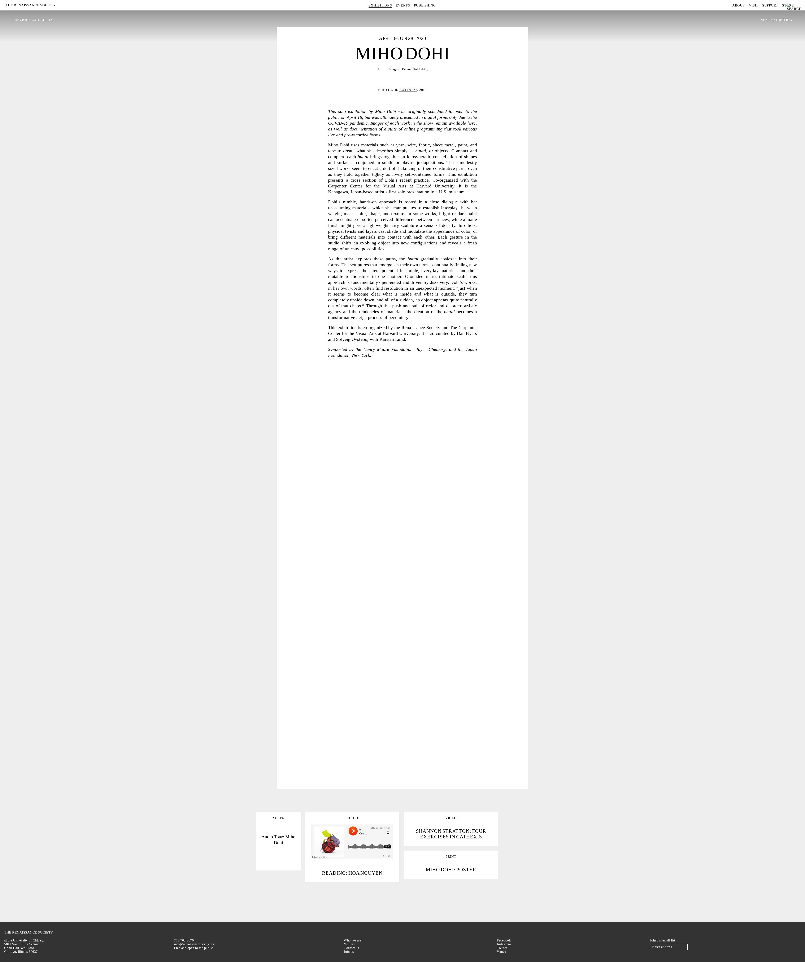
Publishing (425, 5)
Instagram (504, 944)
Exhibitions (380, 5)
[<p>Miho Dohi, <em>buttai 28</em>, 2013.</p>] (402, 758)
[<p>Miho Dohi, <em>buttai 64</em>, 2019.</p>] (375, 715)
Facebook (504, 940)
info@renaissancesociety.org (194, 944)
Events (403, 5)
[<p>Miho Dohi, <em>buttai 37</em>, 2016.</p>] (484, 416)
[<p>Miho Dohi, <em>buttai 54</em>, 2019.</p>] (320, 544)
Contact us (351, 948)
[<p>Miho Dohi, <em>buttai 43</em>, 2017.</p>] (320, 715)
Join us (349, 951)
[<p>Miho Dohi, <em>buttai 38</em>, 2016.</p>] (484, 459)
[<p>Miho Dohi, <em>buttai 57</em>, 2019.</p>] (429, 501)
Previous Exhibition (33, 20)
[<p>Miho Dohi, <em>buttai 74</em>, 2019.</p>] (375, 416)
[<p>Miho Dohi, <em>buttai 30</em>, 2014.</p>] (429, 672)
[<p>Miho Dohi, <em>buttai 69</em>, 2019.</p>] (375, 672)
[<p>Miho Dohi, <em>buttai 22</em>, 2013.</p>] (320, 459)
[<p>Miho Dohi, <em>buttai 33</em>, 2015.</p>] (484, 672)
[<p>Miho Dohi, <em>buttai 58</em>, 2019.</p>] (484, 629)
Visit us (349, 944)
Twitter (502, 948)
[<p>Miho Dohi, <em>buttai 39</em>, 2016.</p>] (320, 672)
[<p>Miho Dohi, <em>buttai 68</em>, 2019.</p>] (429, 715)
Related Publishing (415, 69)
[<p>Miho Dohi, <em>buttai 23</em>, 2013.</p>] (375, 459)
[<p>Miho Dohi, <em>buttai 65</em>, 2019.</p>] (429, 416)
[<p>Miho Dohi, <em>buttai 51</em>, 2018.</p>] (375, 501)
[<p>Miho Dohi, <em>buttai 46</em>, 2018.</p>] (320, 629)
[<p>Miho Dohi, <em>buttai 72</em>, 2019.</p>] (320, 416)
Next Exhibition (776, 20)
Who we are (352, 940)
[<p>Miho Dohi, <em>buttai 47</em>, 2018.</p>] (320, 501)
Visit (753, 5)
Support (770, 5)
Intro (381, 69)
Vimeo (501, 951)
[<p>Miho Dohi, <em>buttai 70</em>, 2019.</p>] (375, 587)
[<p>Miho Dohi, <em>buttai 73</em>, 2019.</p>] (429, 587)
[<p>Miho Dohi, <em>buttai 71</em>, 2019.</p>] (484, 544)
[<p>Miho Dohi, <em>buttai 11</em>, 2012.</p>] (429, 544)
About (738, 5)
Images (394, 69)
